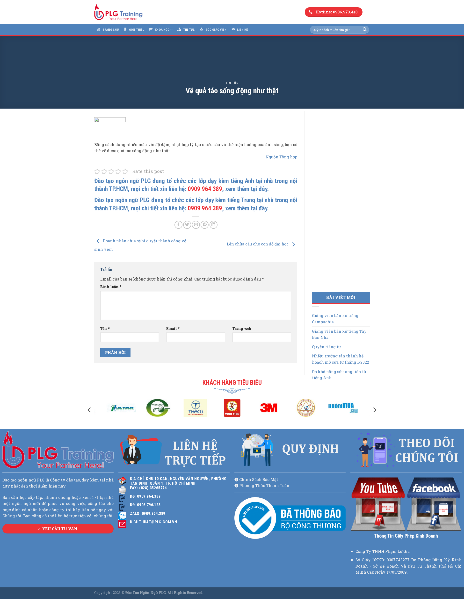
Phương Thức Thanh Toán (264, 485)
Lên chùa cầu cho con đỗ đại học (258, 244)
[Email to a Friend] (196, 225)
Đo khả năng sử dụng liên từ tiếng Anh (339, 374)
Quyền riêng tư (326, 346)
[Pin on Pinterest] (205, 225)
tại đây (259, 188)
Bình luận (110, 286)
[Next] (374, 410)
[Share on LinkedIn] (214, 225)
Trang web (241, 328)
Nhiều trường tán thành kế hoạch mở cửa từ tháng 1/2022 (340, 359)
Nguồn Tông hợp (281, 156)
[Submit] (365, 30)
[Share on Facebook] (178, 225)
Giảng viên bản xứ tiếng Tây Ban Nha (339, 334)
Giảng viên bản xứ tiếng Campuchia (335, 318)
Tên (105, 328)
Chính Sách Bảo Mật (258, 479)
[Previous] (89, 410)
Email (173, 328)
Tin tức (232, 83)
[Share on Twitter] (187, 225)
